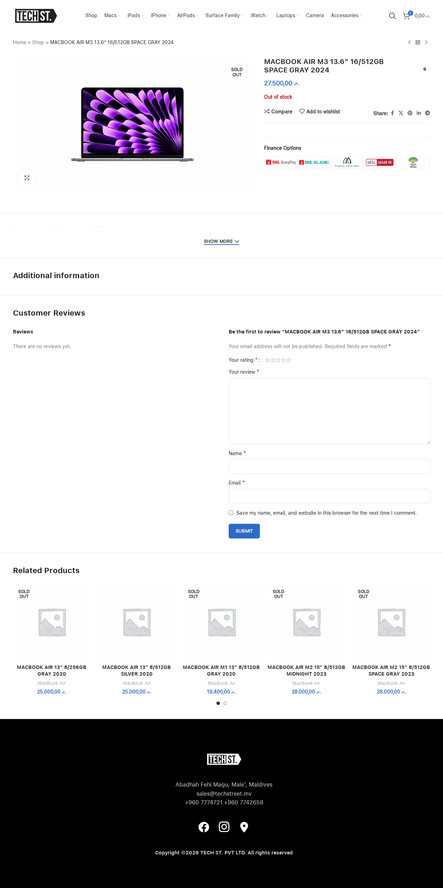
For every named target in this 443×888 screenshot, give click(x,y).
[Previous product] (409, 42)
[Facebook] (204, 827)
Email (237, 482)
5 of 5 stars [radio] (288, 360)
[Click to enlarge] (27, 177)
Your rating (243, 360)
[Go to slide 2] (225, 703)
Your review (244, 371)
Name (237, 453)
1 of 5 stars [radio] (267, 360)
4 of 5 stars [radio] (283, 360)
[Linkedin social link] (419, 113)
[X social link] (401, 113)
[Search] (393, 16)
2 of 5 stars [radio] (273, 360)
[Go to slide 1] (218, 703)
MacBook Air (51, 683)
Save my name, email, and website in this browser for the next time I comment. (326, 513)
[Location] (244, 827)
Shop (38, 42)
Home (19, 42)
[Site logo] (35, 15)
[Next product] (426, 42)
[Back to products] (418, 42)
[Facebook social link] (392, 113)
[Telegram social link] (427, 113)
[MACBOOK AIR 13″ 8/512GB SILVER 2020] (136, 622)
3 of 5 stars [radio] (278, 360)
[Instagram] (224, 827)
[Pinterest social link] (410, 113)
